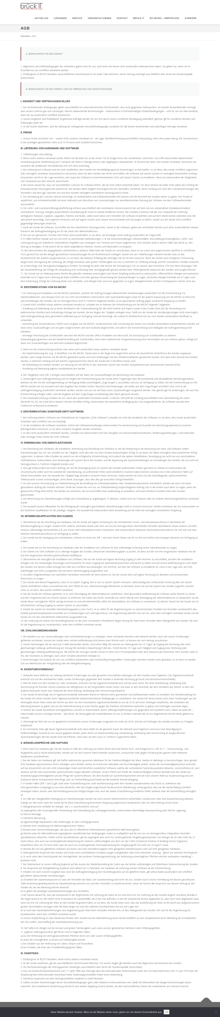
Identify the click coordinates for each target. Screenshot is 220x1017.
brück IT (138, 18)
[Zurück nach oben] (206, 1002)
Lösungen (60, 18)
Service (77, 18)
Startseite (25, 36)
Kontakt (122, 18)
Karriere (191, 18)
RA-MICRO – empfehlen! (164, 18)
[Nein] (216, 1012)
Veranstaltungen (99, 18)
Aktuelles (41, 18)
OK (166, 1011)
